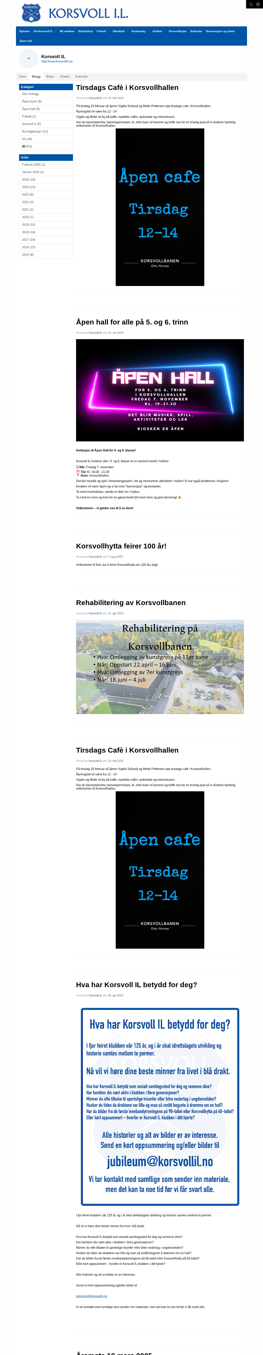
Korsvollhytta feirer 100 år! (121, 546)
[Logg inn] (258, 4)
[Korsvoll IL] (110, 13)
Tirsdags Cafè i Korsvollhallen (127, 87)
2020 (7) (28, 217)
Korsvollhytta (178, 31)
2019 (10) (28, 224)
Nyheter (24, 31)
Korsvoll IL (95, 98)
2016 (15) (28, 247)
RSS (28, 146)
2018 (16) (28, 232)
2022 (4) (28, 202)
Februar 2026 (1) (33, 164)
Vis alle (27, 139)
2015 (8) (28, 254)
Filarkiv (65, 76)
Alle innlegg (30, 94)
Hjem (22, 76)
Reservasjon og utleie (220, 31)
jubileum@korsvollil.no (91, 1296)
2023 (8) (28, 194)
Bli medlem (67, 31)
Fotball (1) (29, 116)
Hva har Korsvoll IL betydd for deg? (136, 985)
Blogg (36, 76)
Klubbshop (85, 31)
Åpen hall (25, 40)
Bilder (50, 76)
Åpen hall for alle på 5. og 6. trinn (132, 322)
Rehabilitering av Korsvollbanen (131, 603)
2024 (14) (28, 187)
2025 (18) (28, 179)
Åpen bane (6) (32, 101)
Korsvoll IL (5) (31, 124)
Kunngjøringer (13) (35, 131)
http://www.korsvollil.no (57, 61)
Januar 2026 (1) (33, 172)
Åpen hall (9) (31, 109)
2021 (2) (28, 209)
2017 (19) (28, 239)
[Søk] (251, 4)
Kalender (196, 31)
